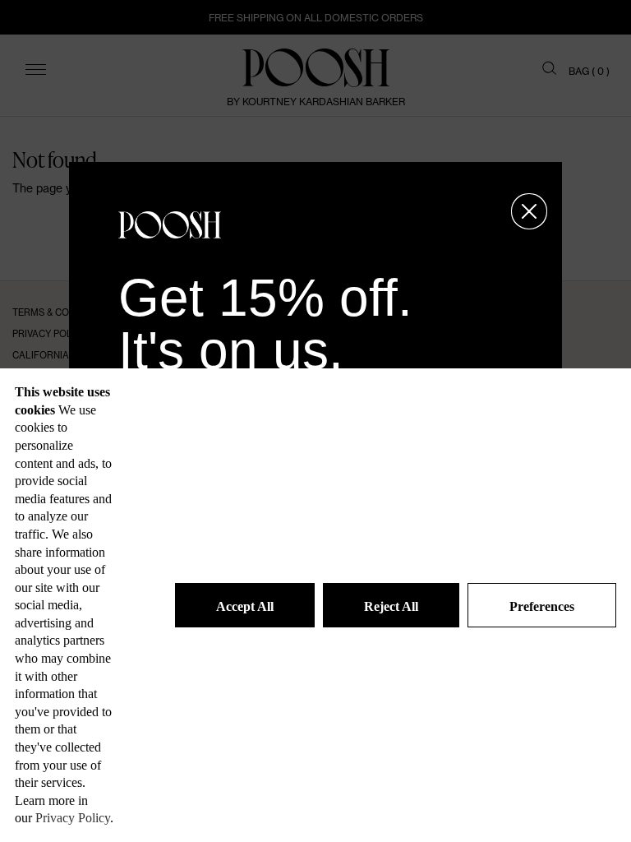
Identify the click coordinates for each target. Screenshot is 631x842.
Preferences (541, 606)
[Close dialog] (529, 211)
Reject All (391, 606)
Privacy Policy (72, 818)
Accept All (245, 606)
